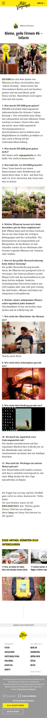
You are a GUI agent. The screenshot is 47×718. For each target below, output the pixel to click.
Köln (33, 660)
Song (11, 512)
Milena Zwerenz (27, 26)
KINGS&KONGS (10, 506)
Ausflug (9, 665)
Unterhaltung (12, 656)
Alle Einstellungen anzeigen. (23, 701)
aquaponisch (26, 155)
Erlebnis (9, 660)
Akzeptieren (13, 712)
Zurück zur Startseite (23, 625)
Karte (7, 669)
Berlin (33, 647)
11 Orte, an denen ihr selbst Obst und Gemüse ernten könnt (14, 568)
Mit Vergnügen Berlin (23, 5)
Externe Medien (29, 696)
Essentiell (11, 696)
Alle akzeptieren (15, 705)
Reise (32, 665)
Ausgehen (9, 652)
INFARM (6, 79)
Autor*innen (35, 672)
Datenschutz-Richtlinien (26, 689)
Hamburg (35, 652)
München (35, 656)
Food (7, 647)
